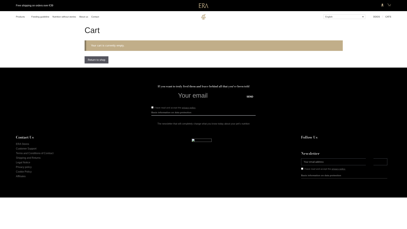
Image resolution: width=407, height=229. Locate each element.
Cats (388, 16)
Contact (95, 16)
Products (20, 16)
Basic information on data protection (171, 112)
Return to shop (96, 59)
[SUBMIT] (380, 161)
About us (83, 16)
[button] (375, 5)
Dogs (376, 16)
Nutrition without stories (64, 16)
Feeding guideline (40, 16)
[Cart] (389, 5)
